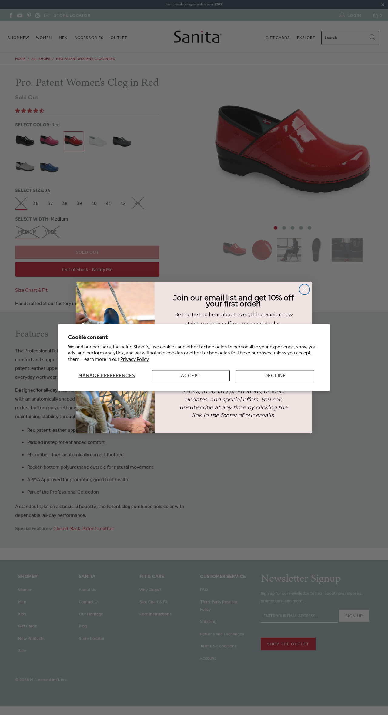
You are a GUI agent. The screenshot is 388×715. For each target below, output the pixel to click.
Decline (275, 375)
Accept (191, 375)
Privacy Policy (134, 359)
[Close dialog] (304, 289)
